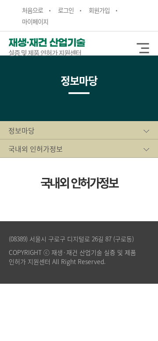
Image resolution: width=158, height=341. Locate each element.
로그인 (66, 10)
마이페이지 (35, 21)
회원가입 (99, 10)
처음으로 (32, 10)
